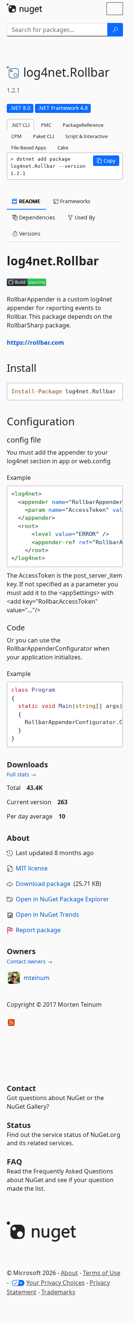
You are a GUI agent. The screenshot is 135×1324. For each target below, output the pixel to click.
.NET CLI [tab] (20, 125)
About (69, 1273)
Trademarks (58, 1292)
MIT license (32, 868)
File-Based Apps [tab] (28, 147)
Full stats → (21, 774)
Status (19, 1125)
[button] (106, 160)
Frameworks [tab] (74, 201)
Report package (38, 930)
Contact (21, 1088)
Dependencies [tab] (36, 217)
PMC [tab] (46, 125)
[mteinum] (14, 978)
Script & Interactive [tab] (86, 136)
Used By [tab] (84, 217)
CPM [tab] (16, 136)
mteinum (37, 978)
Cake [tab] (62, 147)
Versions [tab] (29, 233)
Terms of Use (101, 1273)
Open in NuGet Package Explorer (62, 899)
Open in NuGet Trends (47, 914)
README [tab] (29, 201)
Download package (43, 884)
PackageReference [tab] (83, 125)
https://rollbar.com (35, 342)
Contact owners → (29, 961)
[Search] (115, 30)
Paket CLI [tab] (43, 136)
